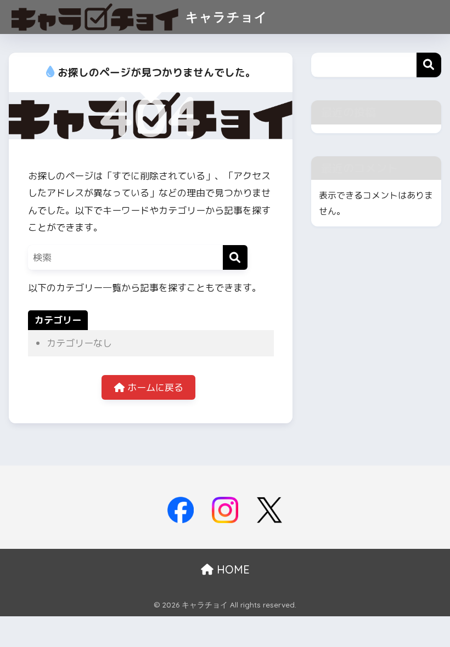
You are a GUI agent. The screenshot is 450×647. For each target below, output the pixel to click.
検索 (429, 65)
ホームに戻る (154, 387)
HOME (231, 569)
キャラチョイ (224, 17)
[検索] (235, 257)
